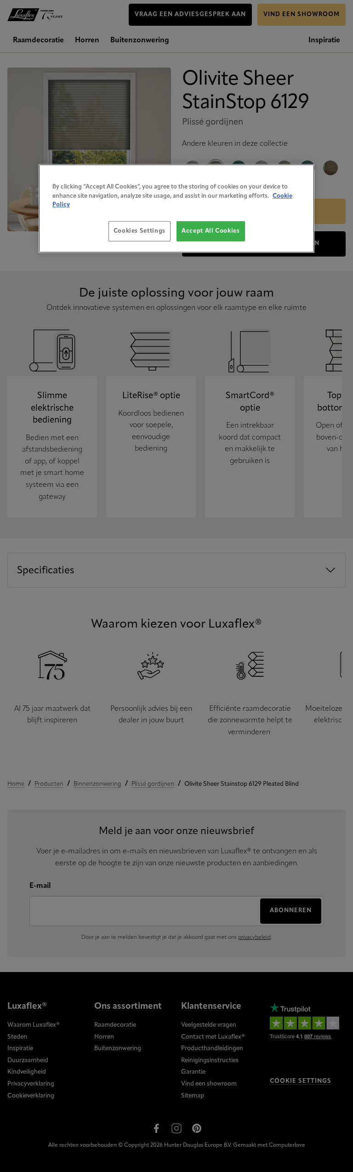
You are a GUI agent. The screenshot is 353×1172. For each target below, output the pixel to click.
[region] (176, 208)
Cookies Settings (139, 231)
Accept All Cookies (211, 231)
